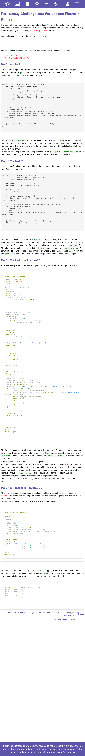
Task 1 (7, 41)
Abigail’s (5, 496)
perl (82, 619)
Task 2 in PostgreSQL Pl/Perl (17, 58)
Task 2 (7, 43)
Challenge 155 (41, 36)
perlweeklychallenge (71, 619)
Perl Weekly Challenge (40, 30)
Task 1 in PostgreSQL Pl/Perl (17, 55)
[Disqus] (42, 650)
